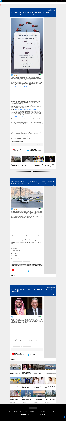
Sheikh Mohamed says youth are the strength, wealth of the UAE (50, 387)
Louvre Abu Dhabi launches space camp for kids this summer (38, 400)
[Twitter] (39, 74)
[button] (1, 1)
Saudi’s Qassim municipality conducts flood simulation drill (15, 386)
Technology (43, 411)
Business (53, 411)
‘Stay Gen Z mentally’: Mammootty (25, 165)
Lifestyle (37, 411)
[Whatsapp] (40, 74)
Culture (48, 411)
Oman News (21, 261)
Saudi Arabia (11, 384)
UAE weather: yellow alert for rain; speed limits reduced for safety (50, 400)
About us (28, 414)
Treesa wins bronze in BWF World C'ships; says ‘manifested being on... (49, 165)
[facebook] (38, 74)
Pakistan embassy (17, 261)
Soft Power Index (21, 141)
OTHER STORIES (13, 275)
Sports (26, 411)
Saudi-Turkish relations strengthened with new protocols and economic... (14, 400)
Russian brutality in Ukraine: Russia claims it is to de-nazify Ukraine (15, 165)
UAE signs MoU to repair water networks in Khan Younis (23, 116)
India (10, 411)
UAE (22, 384)
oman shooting (27, 261)
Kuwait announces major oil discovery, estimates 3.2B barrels (26, 400)
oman (13, 261)
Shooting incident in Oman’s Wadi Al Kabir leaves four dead (24, 86)
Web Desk (15, 75)
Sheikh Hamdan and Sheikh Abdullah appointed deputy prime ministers (38, 387)
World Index (14, 141)
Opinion (15, 411)
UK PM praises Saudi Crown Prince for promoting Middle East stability (25, 109)
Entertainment (32, 411)
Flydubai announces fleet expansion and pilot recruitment (50, 373)
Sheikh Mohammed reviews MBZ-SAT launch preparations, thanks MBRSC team (27, 387)
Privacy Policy (34, 414)
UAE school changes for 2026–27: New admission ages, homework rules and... (39, 165)
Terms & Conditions (39, 414)
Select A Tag (17, 141)
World (20, 411)
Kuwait (22, 397)
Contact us (31, 414)
